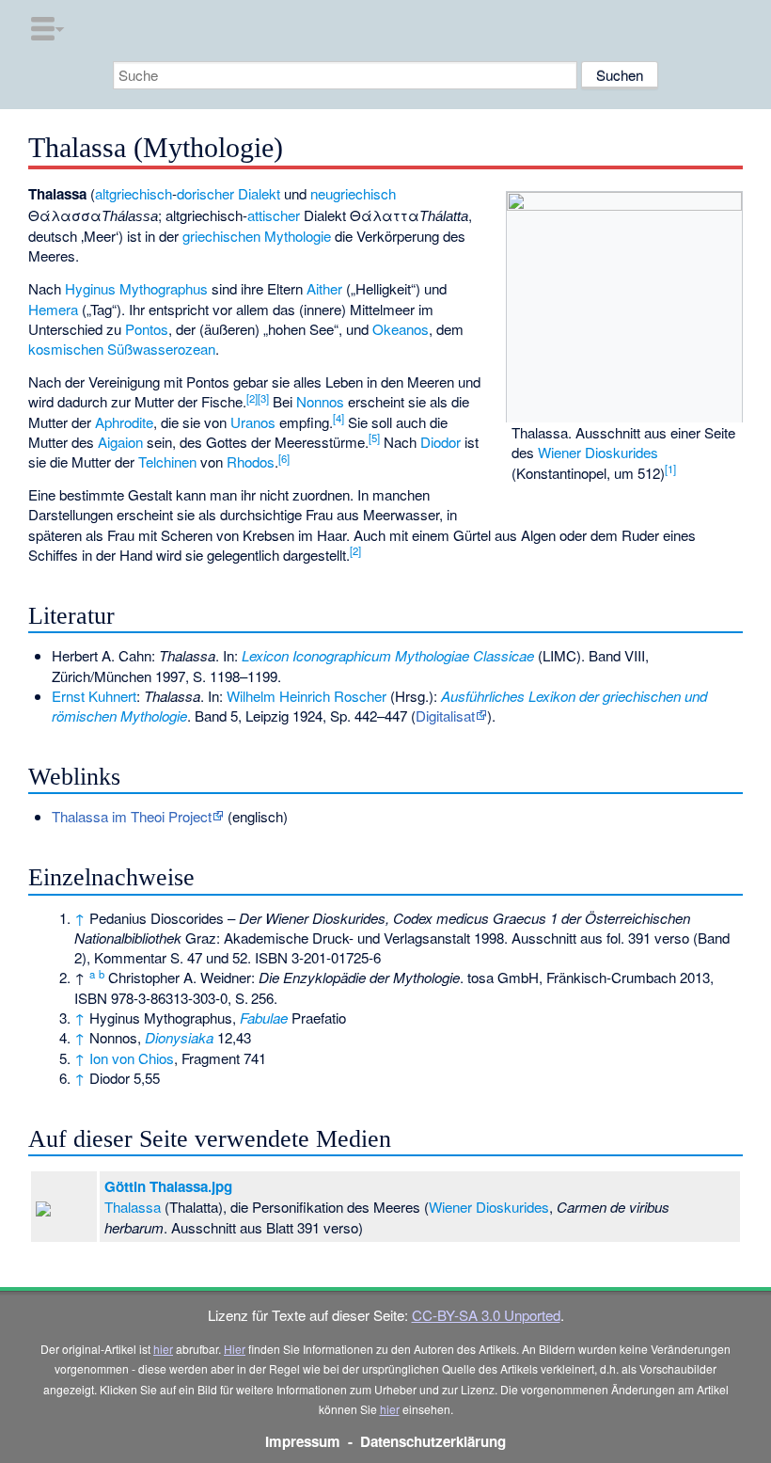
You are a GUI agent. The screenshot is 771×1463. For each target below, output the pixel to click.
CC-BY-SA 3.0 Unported (486, 1315)
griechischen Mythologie (256, 236)
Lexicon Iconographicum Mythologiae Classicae (388, 655)
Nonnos (320, 401)
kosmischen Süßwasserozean (121, 348)
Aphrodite (124, 422)
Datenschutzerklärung (433, 1441)
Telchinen (167, 461)
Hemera (53, 309)
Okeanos (400, 329)
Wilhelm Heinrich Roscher (306, 696)
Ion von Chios (131, 1058)
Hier (234, 1349)
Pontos (146, 329)
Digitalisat (445, 715)
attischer (273, 215)
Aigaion (120, 442)
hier (163, 1349)
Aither (324, 288)
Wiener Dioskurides (598, 452)
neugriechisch (353, 193)
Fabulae (264, 1017)
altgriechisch (133, 193)
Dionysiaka (179, 1037)
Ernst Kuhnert (94, 696)
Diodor (440, 442)
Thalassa (132, 1207)
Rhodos (251, 461)
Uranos (252, 422)
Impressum (302, 1441)
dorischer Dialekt (228, 193)
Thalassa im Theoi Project (132, 816)
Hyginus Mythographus (136, 288)
